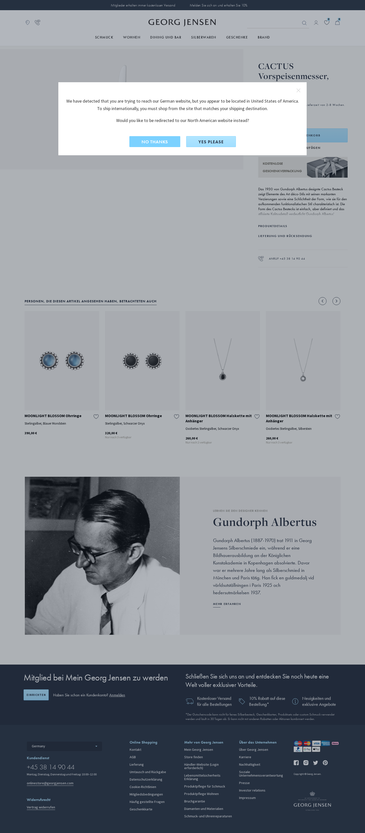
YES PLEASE (211, 142)
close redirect (298, 90)
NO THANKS (155, 142)
